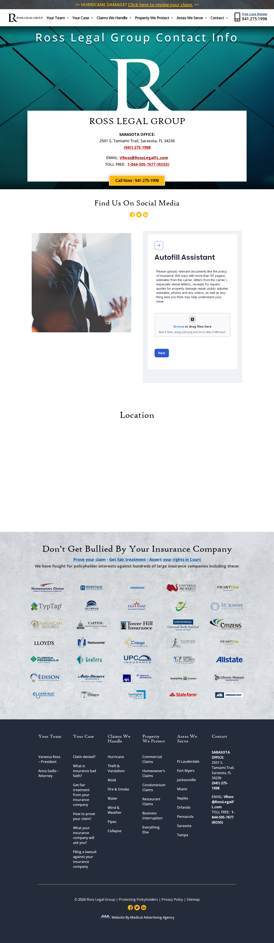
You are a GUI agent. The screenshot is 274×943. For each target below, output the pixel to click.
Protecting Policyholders (139, 899)
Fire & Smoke (118, 789)
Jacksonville (186, 779)
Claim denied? (84, 756)
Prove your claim (89, 559)
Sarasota (184, 825)
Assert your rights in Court (175, 559)
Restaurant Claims (151, 801)
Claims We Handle (112, 18)
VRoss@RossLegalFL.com (144, 157)
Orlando (184, 807)
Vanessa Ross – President (49, 759)
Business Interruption (152, 815)
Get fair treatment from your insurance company (81, 795)
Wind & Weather (115, 810)
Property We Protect (152, 18)
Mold (112, 780)
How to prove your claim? (84, 816)
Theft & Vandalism (116, 768)
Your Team (55, 18)
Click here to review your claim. (160, 4)
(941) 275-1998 (137, 147)
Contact (217, 18)
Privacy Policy (172, 899)
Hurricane (116, 756)
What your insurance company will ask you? (83, 835)
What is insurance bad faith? (84, 771)
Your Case (80, 18)
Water (113, 798)
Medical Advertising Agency (152, 917)
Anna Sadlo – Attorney (48, 773)
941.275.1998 (254, 19)
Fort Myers (186, 770)
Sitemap (193, 899)
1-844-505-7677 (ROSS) (148, 164)
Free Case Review (254, 14)
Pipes (112, 821)
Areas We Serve (190, 18)
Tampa (182, 835)
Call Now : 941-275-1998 (137, 180)
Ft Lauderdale (188, 761)
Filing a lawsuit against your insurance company (85, 859)
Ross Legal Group (101, 899)
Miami (182, 789)
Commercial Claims (152, 759)
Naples (182, 798)
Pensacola (185, 816)
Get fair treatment (127, 559)
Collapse (114, 831)
